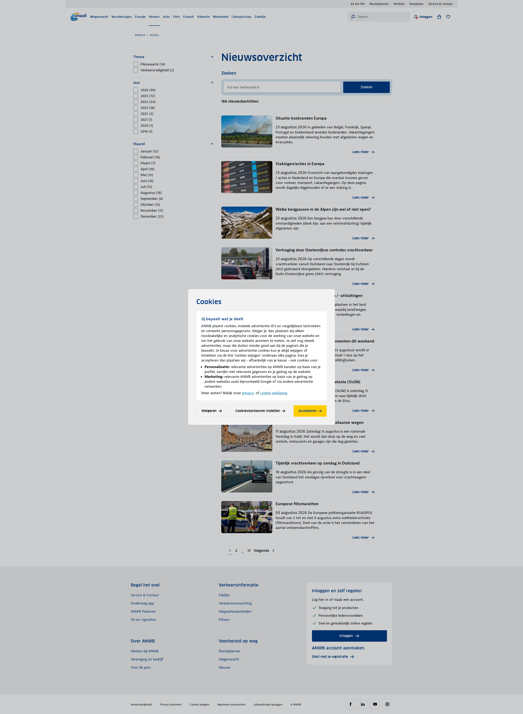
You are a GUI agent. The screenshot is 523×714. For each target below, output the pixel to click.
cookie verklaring (273, 393)
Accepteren (307, 411)
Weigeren (209, 411)
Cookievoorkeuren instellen (257, 411)
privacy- (248, 393)
